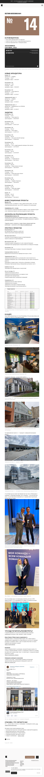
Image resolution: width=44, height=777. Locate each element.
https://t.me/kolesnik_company (11, 655)
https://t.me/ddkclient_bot (26, 224)
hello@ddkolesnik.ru (35, 760)
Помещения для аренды (9, 763)
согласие (23, 769)
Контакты (22, 760)
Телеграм (22, 763)
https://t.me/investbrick (10, 644)
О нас (6, 766)
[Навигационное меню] (42, 5)
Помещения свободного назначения (12, 762)
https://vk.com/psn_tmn (10, 662)
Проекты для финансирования (11, 760)
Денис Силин (21, 735)
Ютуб (21, 765)
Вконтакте (22, 764)
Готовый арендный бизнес (10, 761)
